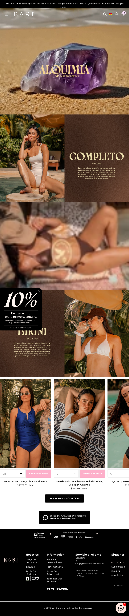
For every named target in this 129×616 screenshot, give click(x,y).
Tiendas (30, 566)
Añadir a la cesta (38, 473)
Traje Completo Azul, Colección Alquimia (25, 481)
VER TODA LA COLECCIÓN (64, 498)
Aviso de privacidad (53, 572)
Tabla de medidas (31, 572)
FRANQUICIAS (55, 566)
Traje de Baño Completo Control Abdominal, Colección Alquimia (79, 483)
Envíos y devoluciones (54, 561)
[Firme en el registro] (116, 14)
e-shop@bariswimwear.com (89, 562)
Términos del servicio (54, 580)
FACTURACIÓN (58, 589)
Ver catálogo (7, 14)
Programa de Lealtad (32, 561)
